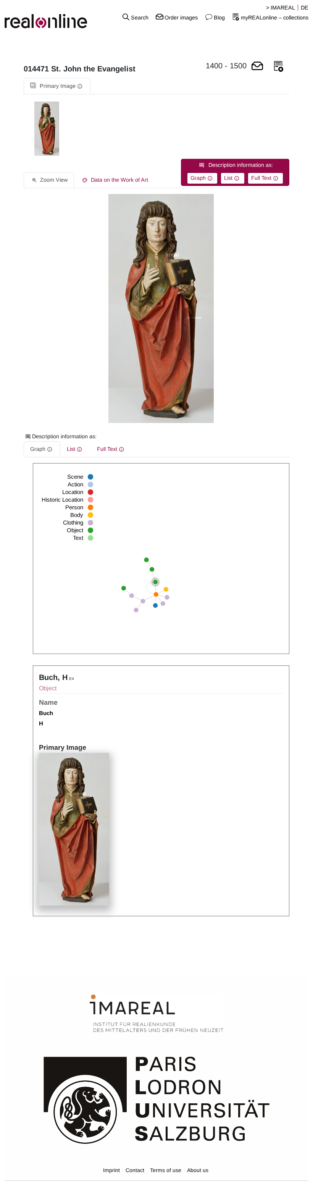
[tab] (57, 86)
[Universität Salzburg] (156, 1099)
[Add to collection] (278, 66)
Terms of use (165, 1170)
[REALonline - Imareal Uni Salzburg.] (52, 17)
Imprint (111, 1170)
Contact (135, 1170)
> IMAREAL (280, 8)
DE (304, 8)
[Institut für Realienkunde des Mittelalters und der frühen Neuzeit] (156, 1014)
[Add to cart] (257, 66)
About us (197, 1170)
